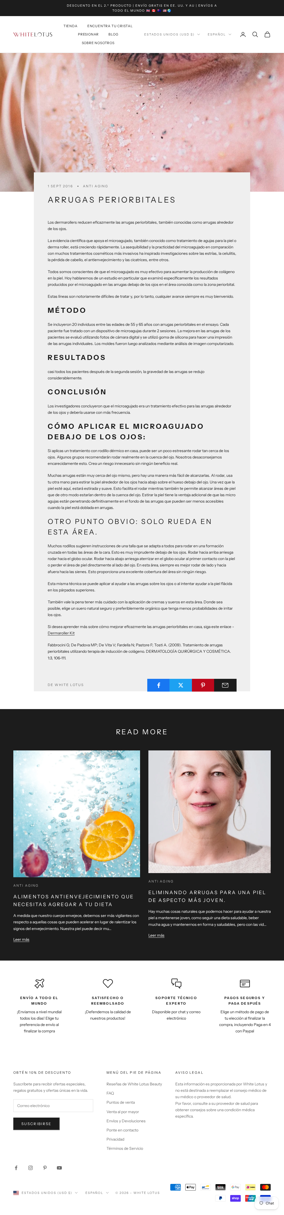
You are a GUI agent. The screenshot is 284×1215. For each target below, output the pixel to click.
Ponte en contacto (122, 1130)
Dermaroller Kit (61, 633)
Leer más (21, 939)
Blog (113, 34)
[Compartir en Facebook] (158, 685)
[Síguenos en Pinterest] (45, 1168)
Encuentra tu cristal (110, 26)
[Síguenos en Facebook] (16, 1168)
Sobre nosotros (98, 43)
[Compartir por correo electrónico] (225, 685)
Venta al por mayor (122, 1111)
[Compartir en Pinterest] (203, 685)
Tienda (71, 26)
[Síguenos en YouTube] (59, 1168)
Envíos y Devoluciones (126, 1120)
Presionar (88, 34)
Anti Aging (95, 186)
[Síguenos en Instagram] (30, 1168)
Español (217, 34)
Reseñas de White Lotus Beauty (134, 1084)
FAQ (110, 1093)
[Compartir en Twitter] (181, 685)
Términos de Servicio (124, 1148)
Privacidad (115, 1139)
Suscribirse (36, 1123)
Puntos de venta (120, 1102)
